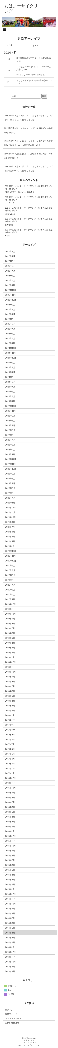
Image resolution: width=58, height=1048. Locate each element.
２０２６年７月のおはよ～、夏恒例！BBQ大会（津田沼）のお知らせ (28, 155)
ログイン (9, 1009)
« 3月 (10, 45)
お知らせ (12, 986)
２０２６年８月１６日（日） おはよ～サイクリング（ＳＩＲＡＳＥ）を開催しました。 (28, 117)
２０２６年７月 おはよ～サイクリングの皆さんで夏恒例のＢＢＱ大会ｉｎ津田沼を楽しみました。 (28, 143)
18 (8, 59)
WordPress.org (12, 1022)
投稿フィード (11, 1014)
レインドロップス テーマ (29, 1045)
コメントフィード (13, 1018)
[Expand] (4, 30)
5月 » (35, 45)
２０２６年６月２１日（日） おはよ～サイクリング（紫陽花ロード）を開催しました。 (28, 168)
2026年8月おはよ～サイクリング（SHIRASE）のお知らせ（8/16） (28, 130)
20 (8, 70)
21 (8, 82)
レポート (12, 990)
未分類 (11, 994)
